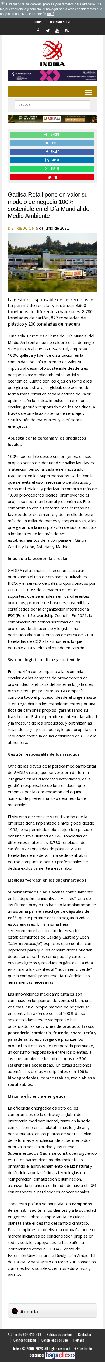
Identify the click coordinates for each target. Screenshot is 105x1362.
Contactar (85, 1334)
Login (38, 22)
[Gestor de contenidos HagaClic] (60, 1355)
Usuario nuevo (60, 22)
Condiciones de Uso (54, 1340)
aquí (50, 14)
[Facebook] (38, 30)
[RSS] (67, 30)
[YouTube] (57, 30)
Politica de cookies (59, 1334)
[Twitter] (47, 30)
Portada (79, 1340)
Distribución (21, 228)
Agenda (29, 1311)
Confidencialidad (24, 1340)
